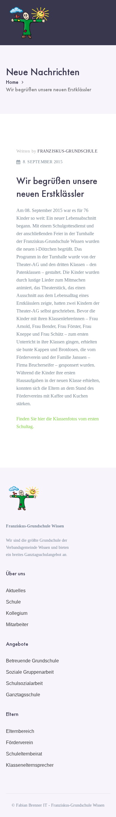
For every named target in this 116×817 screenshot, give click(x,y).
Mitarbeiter (17, 624)
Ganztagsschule (23, 694)
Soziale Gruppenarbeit (30, 672)
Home (12, 81)
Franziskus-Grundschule (67, 151)
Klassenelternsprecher (30, 765)
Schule (13, 601)
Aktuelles (16, 590)
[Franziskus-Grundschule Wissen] (28, 22)
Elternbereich (20, 731)
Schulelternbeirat (24, 753)
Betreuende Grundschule (32, 660)
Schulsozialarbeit (24, 683)
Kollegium (16, 613)
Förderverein (19, 742)
